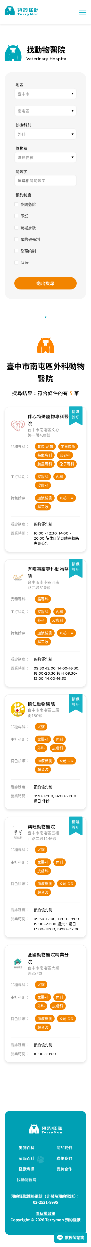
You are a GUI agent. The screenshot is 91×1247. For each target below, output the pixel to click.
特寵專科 (44, 455)
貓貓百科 (26, 1158)
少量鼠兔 (68, 446)
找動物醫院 (26, 1179)
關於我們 (64, 1147)
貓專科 (43, 599)
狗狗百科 (26, 1147)
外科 (41, 620)
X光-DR (66, 498)
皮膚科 (43, 485)
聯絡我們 (64, 1158)
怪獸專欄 (26, 1169)
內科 (59, 476)
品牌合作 (64, 1169)
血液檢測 (44, 498)
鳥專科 (65, 455)
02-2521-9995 (45, 1202)
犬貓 (41, 726)
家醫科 (43, 476)
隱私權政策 (45, 1213)
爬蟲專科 (44, 464)
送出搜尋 (45, 283)
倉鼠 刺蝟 (45, 446)
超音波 (43, 506)
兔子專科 (66, 464)
